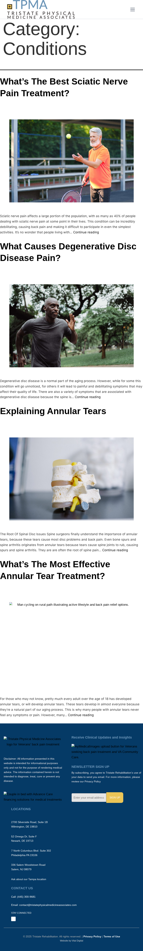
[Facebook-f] (13, 919)
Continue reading (86, 232)
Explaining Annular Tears (53, 411)
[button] (132, 10)
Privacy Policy (92, 936)
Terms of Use (112, 936)
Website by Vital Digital (71, 940)
